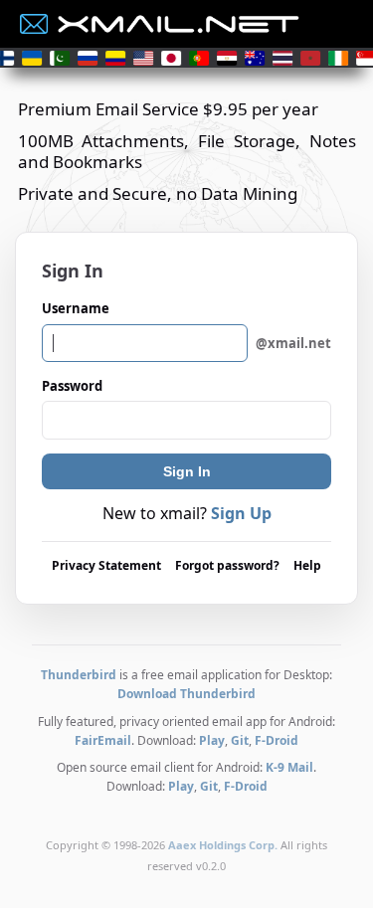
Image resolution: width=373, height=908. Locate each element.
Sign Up (241, 513)
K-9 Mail (289, 767)
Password (72, 386)
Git (240, 740)
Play (212, 740)
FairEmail (103, 740)
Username (186, 325)
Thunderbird (78, 674)
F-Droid (276, 740)
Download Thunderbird (186, 693)
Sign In (187, 471)
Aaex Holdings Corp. (223, 844)
